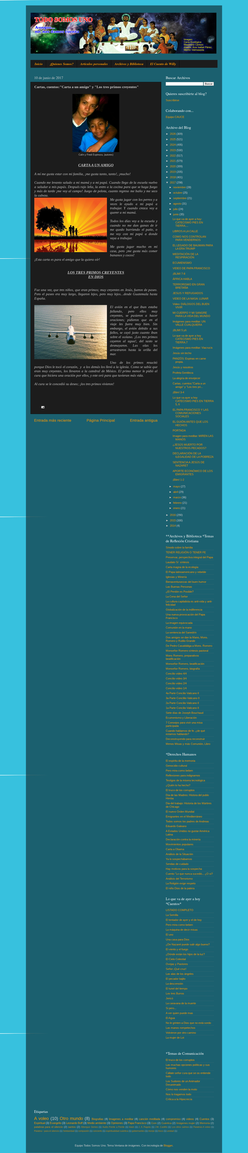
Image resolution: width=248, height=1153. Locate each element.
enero (177, 508)
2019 (173, 171)
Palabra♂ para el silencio (46, 1131)
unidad (170, 1131)
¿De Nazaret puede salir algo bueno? (188, 944)
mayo (177, 486)
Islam (131, 1127)
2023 (173, 150)
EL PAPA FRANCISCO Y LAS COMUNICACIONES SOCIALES (190, 413)
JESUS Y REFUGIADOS (188, 293)
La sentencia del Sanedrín (181, 632)
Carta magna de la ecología (182, 567)
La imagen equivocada (179, 622)
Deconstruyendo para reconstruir (185, 738)
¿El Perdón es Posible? (180, 591)
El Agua (170, 1017)
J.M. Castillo (161, 1127)
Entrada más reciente (52, 420)
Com (154, 1123)
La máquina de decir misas (182, 929)
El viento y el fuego (177, 949)
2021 (173, 160)
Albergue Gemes (89, 1127)
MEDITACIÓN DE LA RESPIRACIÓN (185, 256)
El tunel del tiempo (176, 988)
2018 (173, 177)
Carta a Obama (175, 849)
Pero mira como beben (179, 770)
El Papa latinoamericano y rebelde (186, 572)
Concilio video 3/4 (176, 678)
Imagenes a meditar (121, 1118)
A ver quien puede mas (179, 1013)
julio (175, 209)
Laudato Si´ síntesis (177, 562)
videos (190, 1118)
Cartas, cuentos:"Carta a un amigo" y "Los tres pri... (189, 385)
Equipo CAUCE (175, 116)
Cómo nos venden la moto (181, 1089)
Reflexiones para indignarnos (183, 775)
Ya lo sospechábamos (179, 859)
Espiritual (39, 1122)
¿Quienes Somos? (61, 64)
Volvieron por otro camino (181, 1032)
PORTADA (179, 430)
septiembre (180, 198)
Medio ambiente (96, 1122)
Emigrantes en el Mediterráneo (184, 816)
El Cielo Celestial (176, 959)
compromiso (173, 1118)
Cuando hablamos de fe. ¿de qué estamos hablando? (185, 732)
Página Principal (101, 420)
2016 (173, 514)
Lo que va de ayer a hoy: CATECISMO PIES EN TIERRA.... (188, 222)
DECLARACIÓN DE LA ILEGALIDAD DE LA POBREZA (193, 455)
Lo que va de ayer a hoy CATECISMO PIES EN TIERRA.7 (188, 339)
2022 (173, 155)
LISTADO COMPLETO (179, 910)
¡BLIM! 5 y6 (179, 330)
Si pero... (171, 1008)
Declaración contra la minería (183, 839)
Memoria (205, 1123)
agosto (177, 203)
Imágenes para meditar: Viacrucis (193, 347)
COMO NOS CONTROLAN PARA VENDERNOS (189, 238)
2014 (173, 525)
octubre (178, 192)
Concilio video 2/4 (176, 683)
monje (151, 1131)
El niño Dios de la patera (180, 888)
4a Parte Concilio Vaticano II (182, 693)
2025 (173, 139)
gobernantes (138, 1131)
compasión (83, 1131)
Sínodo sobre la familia (179, 547)
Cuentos (205, 1118)
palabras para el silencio (48, 1127)
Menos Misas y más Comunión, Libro (188, 743)
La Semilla (172, 914)
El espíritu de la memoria (180, 760)
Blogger (168, 1145)
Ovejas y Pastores (177, 964)
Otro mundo (71, 1118)
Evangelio (55, 1122)
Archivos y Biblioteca (129, 64)
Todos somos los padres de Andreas (187, 821)
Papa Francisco (137, 1122)
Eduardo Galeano (176, 826)
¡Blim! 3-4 (178, 392)
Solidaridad (68, 1131)
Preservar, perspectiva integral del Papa (189, 557)
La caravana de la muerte (181, 1003)
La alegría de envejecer (186, 378)
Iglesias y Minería (176, 576)
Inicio (39, 64)
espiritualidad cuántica (117, 1131)
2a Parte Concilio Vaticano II (182, 702)
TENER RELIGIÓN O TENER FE (186, 552)
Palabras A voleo (201, 1127)
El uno (169, 934)
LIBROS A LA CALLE (185, 231)
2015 (173, 520)
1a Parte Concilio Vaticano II (182, 707)
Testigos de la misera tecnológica (185, 780)
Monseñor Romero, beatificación (185, 663)
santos (72, 1127)
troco (160, 1131)
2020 (173, 166)
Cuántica (166, 1123)
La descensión (174, 983)
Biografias (97, 1118)
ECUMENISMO (182, 262)
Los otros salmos (180, 1127)
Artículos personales (94, 64)
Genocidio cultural (176, 765)
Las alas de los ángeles (180, 973)
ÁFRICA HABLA (182, 278)
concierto (97, 1131)
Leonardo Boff (74, 1122)
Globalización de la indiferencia (184, 609)
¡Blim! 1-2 (178, 479)
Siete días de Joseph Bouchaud (184, 712)
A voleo (41, 1118)
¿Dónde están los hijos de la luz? (185, 954)
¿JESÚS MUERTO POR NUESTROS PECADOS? (189, 446)
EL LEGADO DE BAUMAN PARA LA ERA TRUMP (193, 247)
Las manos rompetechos (180, 1027)
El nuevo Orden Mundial (180, 811)
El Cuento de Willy (163, 64)
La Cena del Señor (177, 596)
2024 (173, 144)
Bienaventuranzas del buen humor (186, 581)
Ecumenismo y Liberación (181, 717)
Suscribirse (172, 100)
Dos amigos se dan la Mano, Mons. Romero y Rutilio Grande (187, 639)
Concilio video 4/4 (176, 673)
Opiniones (117, 1122)
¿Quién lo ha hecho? (178, 785)
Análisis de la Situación (179, 854)
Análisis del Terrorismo (179, 878)
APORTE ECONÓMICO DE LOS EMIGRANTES (193, 472)
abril (176, 491)
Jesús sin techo (182, 353)
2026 (173, 133)
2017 (173, 182)
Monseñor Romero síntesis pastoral (187, 650)
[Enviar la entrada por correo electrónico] (42, 406)
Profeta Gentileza (183, 372)
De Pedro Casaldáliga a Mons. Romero (189, 645)
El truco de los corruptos (180, 790)
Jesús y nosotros (183, 367)
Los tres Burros (175, 993)
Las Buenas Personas (179, 586)
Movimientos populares (179, 844)
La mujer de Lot (175, 1037)
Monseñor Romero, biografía (183, 668)
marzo (177, 497)
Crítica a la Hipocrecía (179, 1099)
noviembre (179, 187)
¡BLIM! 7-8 (179, 273)
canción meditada (149, 1118)
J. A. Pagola (145, 1127)
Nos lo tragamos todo (178, 1094)
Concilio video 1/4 (176, 688)
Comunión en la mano (179, 627)
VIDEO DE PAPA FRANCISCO (191, 268)
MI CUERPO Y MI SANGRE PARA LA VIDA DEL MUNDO (191, 314)
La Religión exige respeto (181, 883)
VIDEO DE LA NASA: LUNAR (190, 298)
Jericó (169, 998)
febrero (177, 502)
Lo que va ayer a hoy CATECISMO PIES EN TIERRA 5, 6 (193, 401)
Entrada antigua (144, 420)
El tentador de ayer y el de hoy (184, 919)
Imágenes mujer (185, 1123)
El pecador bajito (175, 978)
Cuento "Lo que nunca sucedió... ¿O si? (189, 873)
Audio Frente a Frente (113, 1127)
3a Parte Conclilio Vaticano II (183, 698)
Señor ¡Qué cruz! (176, 968)
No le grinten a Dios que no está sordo (188, 1022)
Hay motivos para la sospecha (184, 868)
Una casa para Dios (177, 939)
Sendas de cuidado (177, 863)
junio (176, 214)
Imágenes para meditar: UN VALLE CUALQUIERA (189, 323)
